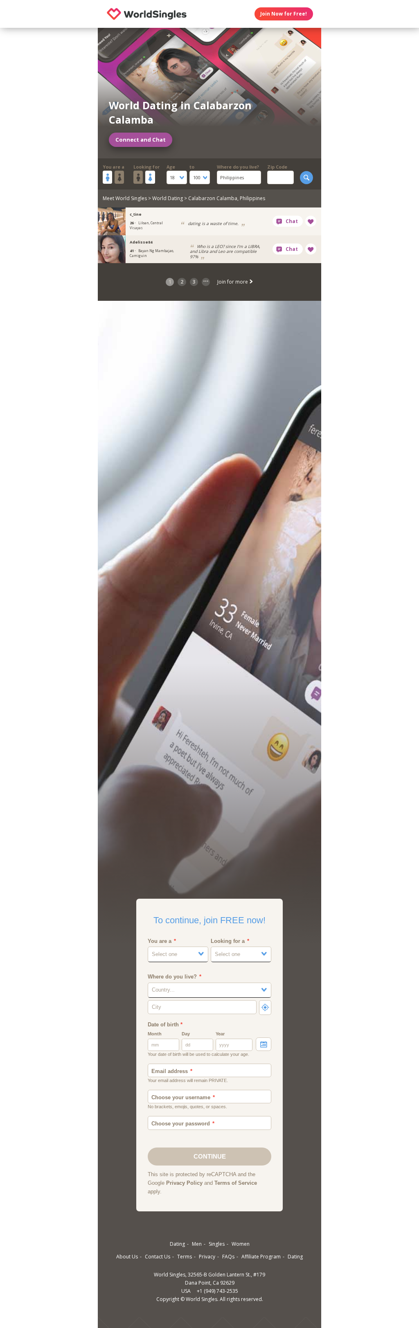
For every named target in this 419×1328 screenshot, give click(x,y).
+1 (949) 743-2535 (217, 1290)
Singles (217, 1243)
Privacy (207, 1256)
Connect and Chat (140, 139)
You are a (113, 167)
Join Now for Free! (283, 13)
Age (171, 167)
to (191, 167)
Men (197, 1243)
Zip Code (277, 167)
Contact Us (157, 1256)
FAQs (228, 1256)
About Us (127, 1256)
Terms (184, 1256)
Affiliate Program (261, 1256)
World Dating (167, 198)
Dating (177, 1243)
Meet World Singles (125, 198)
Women (241, 1243)
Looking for (146, 167)
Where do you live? (238, 167)
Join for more (233, 281)
